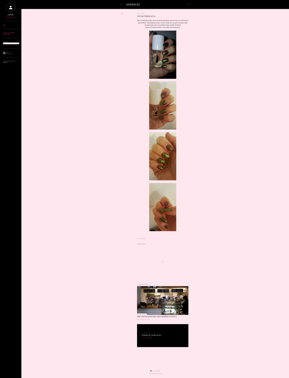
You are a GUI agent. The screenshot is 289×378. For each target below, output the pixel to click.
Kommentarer (9, 53)
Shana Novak (159, 373)
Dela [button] (121, 13)
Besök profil (10, 17)
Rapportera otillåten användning (9, 33)
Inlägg (7, 52)
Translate (15, 45)
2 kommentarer (148, 338)
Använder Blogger (156, 370)
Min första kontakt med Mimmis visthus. (157, 316)
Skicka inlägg (143, 238)
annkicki (11, 14)
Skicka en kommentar (145, 319)
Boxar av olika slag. (152, 335)
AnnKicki (133, 4)
